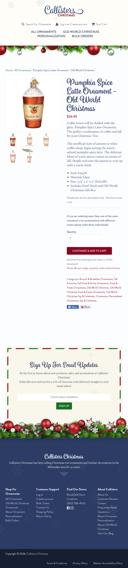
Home (8, 70)
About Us (103, 494)
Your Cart (101, 24)
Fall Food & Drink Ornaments (93, 283)
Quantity (71, 232)
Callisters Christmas (37, 554)
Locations (72, 499)
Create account (78, 24)
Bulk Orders (82, 36)
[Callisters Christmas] (64, 10)
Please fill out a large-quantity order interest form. (94, 268)
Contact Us (42, 507)
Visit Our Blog (105, 533)
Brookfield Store (76, 494)
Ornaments (102, 296)
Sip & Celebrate (88, 301)
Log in (63, 24)
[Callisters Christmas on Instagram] (72, 507)
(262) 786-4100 (76, 503)
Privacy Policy (80, 563)
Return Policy (43, 516)
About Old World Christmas (107, 527)
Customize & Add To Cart (89, 251)
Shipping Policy (44, 512)
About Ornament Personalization (15, 514)
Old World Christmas (81, 32)
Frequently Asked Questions (107, 509)
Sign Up (64, 406)
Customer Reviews (108, 499)
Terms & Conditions (57, 563)
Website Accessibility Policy (108, 563)
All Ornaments (43, 32)
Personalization (51, 36)
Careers (102, 503)
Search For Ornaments (38, 24)
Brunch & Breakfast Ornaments (96, 279)
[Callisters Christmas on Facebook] (69, 507)
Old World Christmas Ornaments (17, 505)
